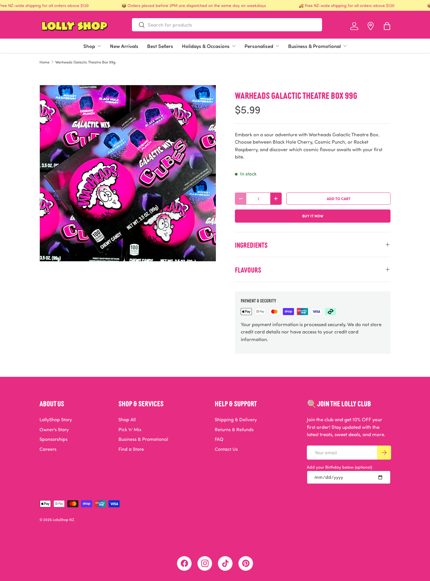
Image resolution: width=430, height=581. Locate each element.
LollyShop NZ (63, 519)
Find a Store (131, 449)
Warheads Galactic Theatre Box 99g (85, 62)
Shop (89, 46)
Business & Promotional (314, 46)
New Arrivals (124, 46)
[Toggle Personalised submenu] (277, 45)
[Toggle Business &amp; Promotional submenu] (344, 45)
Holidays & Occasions (206, 46)
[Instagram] (204, 563)
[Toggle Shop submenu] (99, 45)
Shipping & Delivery (236, 419)
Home (44, 62)
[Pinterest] (245, 563)
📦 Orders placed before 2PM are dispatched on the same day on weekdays (193, 5)
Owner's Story (54, 429)
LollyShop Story (55, 419)
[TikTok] (225, 563)
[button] (387, 26)
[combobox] (227, 24)
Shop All (127, 419)
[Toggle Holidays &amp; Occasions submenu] (233, 45)
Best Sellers (160, 46)
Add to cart (338, 198)
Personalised (259, 46)
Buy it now (312, 215)
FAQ (219, 439)
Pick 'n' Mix (129, 429)
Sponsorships (53, 439)
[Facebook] (184, 563)
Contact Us (226, 449)
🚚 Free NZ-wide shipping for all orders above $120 (346, 5)
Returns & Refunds (234, 429)
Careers (47, 449)
